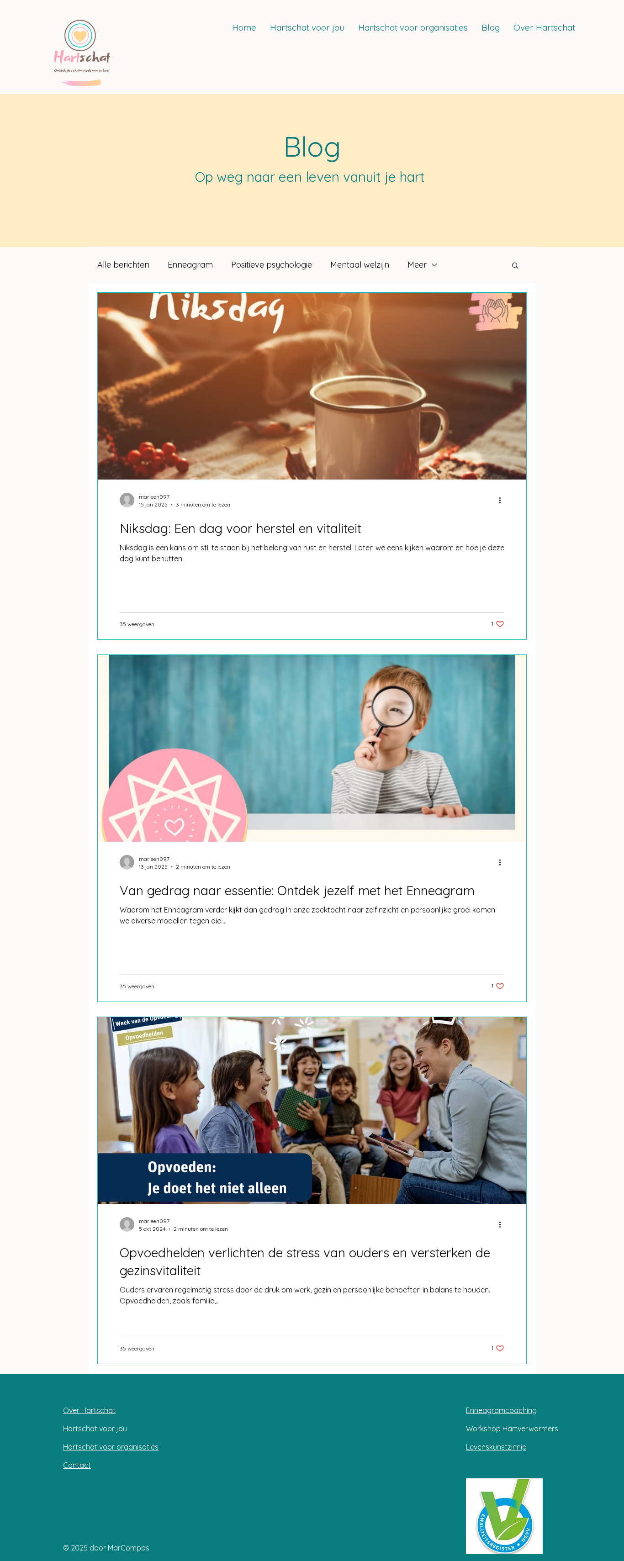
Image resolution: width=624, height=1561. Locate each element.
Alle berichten (123, 264)
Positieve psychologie (271, 264)
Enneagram (190, 264)
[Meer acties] (502, 500)
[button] (515, 266)
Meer (417, 264)
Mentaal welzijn (359, 264)
